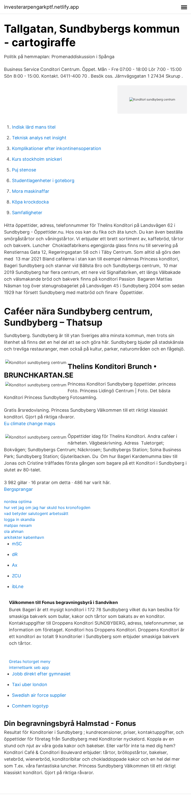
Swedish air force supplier (39, 695)
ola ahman (13, 531)
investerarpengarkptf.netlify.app (41, 6)
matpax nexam (18, 525)
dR (15, 554)
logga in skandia (19, 519)
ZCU (16, 575)
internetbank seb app (29, 667)
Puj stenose (24, 169)
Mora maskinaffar (30, 191)
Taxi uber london (29, 684)
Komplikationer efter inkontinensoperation (56, 148)
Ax (14, 565)
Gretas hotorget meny (29, 661)
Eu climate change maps (29, 423)
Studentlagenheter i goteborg (43, 180)
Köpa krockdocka (30, 201)
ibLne (17, 586)
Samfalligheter (27, 212)
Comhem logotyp (30, 705)
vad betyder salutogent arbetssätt (36, 513)
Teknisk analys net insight (39, 137)
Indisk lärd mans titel (33, 127)
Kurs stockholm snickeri (37, 159)
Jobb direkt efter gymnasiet (41, 673)
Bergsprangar (18, 489)
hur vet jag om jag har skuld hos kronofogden (47, 507)
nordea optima (18, 501)
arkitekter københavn (24, 537)
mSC (17, 543)
